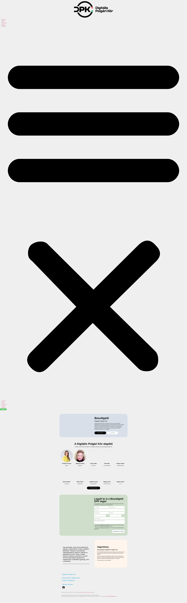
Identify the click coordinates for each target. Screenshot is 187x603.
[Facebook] (63, 587)
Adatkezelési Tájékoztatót (104, 527)
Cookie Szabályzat (68, 580)
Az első (3, 20)
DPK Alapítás (4, 22)
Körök (3, 21)
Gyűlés (3, 24)
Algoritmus (4, 19)
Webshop (3, 25)
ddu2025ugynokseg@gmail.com (111, 596)
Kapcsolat (4, 26)
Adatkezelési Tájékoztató (71, 578)
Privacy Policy (82, 592)
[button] (93, 213)
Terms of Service (89, 592)
